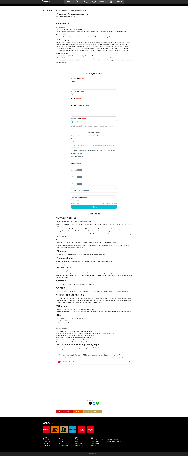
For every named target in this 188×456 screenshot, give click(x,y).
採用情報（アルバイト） (79, 445)
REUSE (78, 412)
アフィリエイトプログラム (47, 445)
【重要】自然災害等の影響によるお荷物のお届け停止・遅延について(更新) (94, 4)
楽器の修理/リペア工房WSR (112, 439)
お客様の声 (61, 439)
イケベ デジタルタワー (95, 443)
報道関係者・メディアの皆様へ (64, 443)
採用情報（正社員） (78, 443)
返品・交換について (46, 441)
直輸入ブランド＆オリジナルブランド (114, 441)
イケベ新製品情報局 (95, 441)
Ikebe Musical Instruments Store (97, 439)
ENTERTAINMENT (93, 412)
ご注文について (46, 439)
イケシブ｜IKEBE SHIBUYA (96, 445)
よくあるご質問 (45, 443)
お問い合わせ (61, 441)
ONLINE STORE (64, 412)
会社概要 (77, 439)
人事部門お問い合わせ (63, 445)
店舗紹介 (77, 441)
